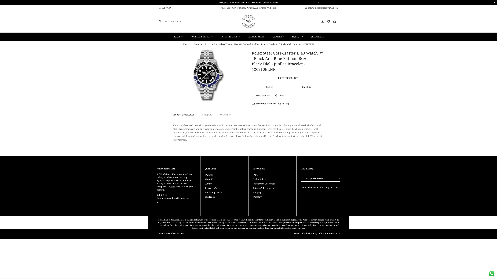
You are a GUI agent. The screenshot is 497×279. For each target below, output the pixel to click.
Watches (209, 174)
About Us (209, 179)
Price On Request (288, 78)
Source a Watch (212, 188)
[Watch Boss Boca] (248, 21)
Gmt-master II (200, 44)
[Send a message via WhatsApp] (492, 274)
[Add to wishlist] (321, 53)
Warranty (257, 196)
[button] (335, 21)
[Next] (318, 2)
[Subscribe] (337, 179)
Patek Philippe (229, 36)
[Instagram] (158, 203)
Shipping (257, 192)
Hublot (296, 36)
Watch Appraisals (213, 192)
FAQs (255, 174)
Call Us (269, 87)
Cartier (277, 36)
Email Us (306, 87)
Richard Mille (256, 36)
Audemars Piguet (200, 36)
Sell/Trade (317, 36)
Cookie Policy (259, 179)
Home (186, 44)
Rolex (176, 36)
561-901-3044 (163, 194)
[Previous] (179, 2)
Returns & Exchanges (263, 188)
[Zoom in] (240, 55)
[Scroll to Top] (492, 265)
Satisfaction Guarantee (264, 183)
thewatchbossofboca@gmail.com (173, 197)
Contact (208, 183)
